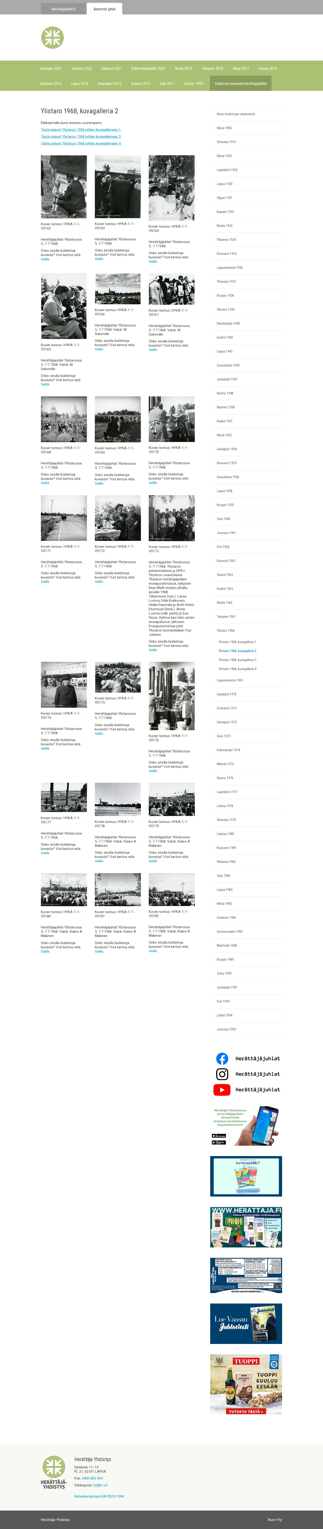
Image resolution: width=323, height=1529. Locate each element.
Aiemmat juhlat (105, 9)
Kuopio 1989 (225, 959)
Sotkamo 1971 (227, 708)
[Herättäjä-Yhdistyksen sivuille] (54, 1487)
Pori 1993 (223, 1001)
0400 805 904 (92, 1478)
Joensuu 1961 (226, 533)
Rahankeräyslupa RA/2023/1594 (99, 1496)
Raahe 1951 (225, 421)
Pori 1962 (223, 547)
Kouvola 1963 (226, 561)
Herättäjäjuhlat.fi (63, 9)
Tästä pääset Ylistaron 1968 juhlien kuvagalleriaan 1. (81, 130)
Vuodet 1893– (194, 83)
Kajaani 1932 (225, 212)
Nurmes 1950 (226, 407)
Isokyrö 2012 (140, 83)
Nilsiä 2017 (241, 68)
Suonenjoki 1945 (228, 365)
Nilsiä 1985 (224, 903)
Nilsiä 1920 (224, 156)
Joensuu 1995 (226, 1029)
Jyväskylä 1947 (227, 379)
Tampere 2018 (212, 68)
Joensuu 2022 (81, 68)
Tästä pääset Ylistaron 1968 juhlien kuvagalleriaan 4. (81, 143)
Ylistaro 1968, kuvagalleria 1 (237, 642)
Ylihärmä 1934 (226, 240)
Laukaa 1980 (225, 834)
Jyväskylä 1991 (227, 987)
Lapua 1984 (224, 890)
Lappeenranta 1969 (230, 680)
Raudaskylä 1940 (228, 323)
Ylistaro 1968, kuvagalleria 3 (237, 660)
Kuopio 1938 (225, 295)
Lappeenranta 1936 (230, 267)
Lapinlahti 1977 (227, 792)
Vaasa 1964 (225, 575)
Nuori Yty (275, 1520)
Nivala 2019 (183, 68)
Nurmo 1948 (225, 393)
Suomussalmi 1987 (230, 931)
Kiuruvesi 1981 (226, 848)
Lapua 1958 (224, 491)
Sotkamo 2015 (50, 83)
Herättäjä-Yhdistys (55, 1520)
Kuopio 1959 (225, 505)
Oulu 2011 (167, 83)
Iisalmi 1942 (225, 337)
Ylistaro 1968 (226, 630)
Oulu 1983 (223, 876)
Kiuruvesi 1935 (226, 254)
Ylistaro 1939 (226, 309)
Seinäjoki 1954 (227, 449)
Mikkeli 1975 (225, 764)
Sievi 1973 (224, 736)
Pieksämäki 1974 (228, 750)
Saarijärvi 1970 (226, 694)
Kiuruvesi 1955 (226, 463)
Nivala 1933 (224, 226)
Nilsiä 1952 (224, 435)
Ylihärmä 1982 (226, 862)
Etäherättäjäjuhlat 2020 (148, 68)
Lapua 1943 (224, 351)
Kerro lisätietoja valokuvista (236, 114)
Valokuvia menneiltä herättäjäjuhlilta (241, 83)
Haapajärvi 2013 (110, 83)
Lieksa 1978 (225, 806)
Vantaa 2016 (267, 68)
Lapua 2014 (79, 83)
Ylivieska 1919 (226, 142)
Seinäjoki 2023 (50, 68)
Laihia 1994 (224, 1015)
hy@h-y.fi (100, 1485)
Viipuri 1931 (224, 198)
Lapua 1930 (224, 184)
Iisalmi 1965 (225, 589)
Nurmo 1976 (225, 778)
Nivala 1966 (224, 603)
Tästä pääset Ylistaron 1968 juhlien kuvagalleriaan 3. (81, 136)
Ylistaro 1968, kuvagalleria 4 (237, 669)
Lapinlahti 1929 (227, 170)
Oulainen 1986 (226, 917)
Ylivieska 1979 (226, 820)
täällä (45, 259)
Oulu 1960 (223, 519)
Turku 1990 (224, 973)
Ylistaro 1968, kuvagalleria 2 (237, 651)
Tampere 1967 (226, 616)
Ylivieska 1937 (226, 281)
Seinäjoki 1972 (227, 722)
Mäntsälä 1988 (227, 945)
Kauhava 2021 (111, 68)
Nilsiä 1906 (224, 128)
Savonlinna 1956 (228, 477)
